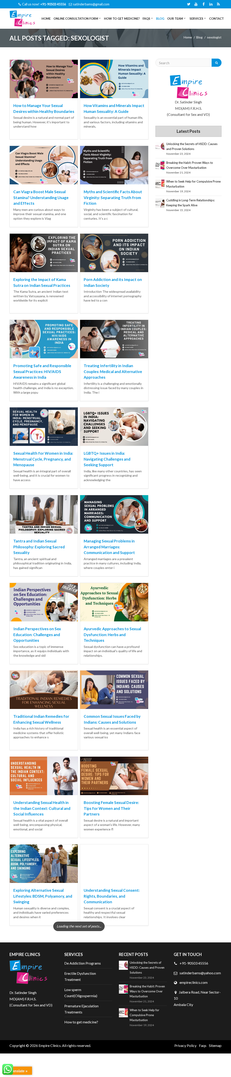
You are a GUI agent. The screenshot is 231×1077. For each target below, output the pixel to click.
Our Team (174, 18)
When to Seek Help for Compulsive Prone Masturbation (193, 184)
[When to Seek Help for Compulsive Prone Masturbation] (159, 184)
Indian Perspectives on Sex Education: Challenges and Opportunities (37, 634)
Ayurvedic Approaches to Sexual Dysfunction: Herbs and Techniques (112, 634)
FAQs (146, 18)
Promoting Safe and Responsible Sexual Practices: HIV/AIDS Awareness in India (42, 371)
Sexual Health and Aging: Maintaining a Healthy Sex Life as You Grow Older (112, 984)
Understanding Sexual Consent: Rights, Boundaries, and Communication (112, 896)
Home (46, 18)
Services (196, 18)
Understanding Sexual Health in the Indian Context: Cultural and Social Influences (41, 808)
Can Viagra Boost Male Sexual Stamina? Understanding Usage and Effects (41, 197)
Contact (216, 18)
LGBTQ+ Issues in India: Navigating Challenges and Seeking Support (107, 459)
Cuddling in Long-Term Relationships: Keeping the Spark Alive (190, 202)
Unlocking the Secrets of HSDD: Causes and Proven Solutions (191, 146)
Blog (160, 18)
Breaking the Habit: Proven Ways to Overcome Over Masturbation (189, 165)
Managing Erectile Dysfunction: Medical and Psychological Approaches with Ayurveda (41, 984)
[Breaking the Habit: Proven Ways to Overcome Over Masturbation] (159, 165)
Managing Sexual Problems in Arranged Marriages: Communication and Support (109, 547)
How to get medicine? (122, 18)
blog (199, 37)
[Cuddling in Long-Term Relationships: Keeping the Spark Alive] (159, 202)
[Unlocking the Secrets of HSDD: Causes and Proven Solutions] (159, 146)
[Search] (217, 63)
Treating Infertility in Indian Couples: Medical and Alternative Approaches (113, 371)
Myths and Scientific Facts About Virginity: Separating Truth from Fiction (113, 197)
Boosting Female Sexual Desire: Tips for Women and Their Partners (111, 808)
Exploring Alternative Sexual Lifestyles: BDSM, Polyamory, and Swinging (42, 896)
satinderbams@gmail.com (91, 4)
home (188, 37)
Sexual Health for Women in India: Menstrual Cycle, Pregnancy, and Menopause (43, 459)
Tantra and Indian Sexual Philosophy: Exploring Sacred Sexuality (39, 547)
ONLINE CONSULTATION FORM (75, 18)
